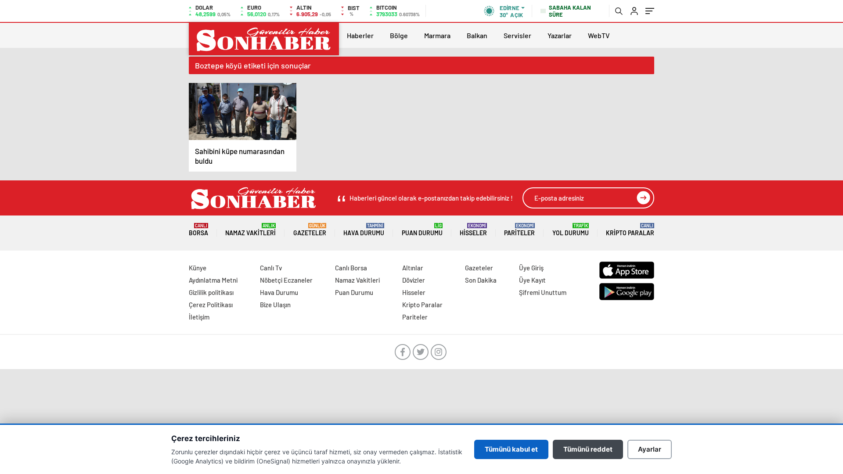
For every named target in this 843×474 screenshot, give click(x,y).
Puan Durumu (422, 230)
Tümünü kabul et (511, 449)
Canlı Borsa (351, 268)
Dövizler (413, 280)
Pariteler (519, 230)
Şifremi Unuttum (542, 292)
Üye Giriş (531, 268)
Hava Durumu (363, 230)
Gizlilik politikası (211, 292)
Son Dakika (481, 280)
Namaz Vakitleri (250, 230)
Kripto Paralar (630, 230)
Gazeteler (309, 230)
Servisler (517, 35)
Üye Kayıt (532, 280)
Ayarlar (649, 449)
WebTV (599, 35)
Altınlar (412, 268)
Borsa (198, 230)
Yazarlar (560, 35)
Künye (197, 268)
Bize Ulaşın (275, 305)
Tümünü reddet (587, 449)
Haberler (360, 35)
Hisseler (473, 230)
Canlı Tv (271, 268)
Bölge (399, 35)
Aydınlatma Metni (213, 280)
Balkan (477, 35)
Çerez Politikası (211, 305)
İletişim (199, 317)
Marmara (437, 35)
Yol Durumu (570, 230)
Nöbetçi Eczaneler (286, 280)
